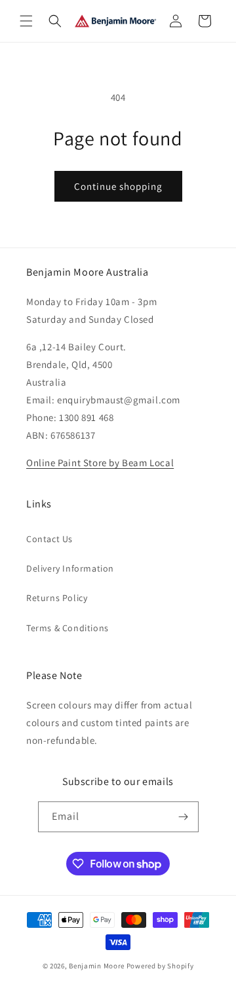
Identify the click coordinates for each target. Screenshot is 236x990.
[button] (26, 21)
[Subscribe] (183, 816)
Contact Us (49, 539)
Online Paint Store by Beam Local (100, 462)
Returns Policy (56, 598)
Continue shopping (118, 186)
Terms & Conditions (67, 628)
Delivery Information (70, 568)
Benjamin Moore (97, 965)
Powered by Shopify (160, 965)
